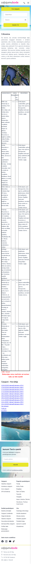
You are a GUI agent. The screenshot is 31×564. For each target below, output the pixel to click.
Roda (21, 486)
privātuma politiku (17, 470)
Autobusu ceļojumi (6, 486)
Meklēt (14, 25)
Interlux (22, 499)
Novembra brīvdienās (7, 521)
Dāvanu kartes (20, 516)
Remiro (27, 499)
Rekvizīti (11, 560)
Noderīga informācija (22, 511)
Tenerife (18, 494)
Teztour (25, 502)
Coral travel (19, 504)
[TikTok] (14, 541)
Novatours (19, 502)
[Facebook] (2, 541)
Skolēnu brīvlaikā (6, 511)
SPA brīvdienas (5, 491)
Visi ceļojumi (15, 9)
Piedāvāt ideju (20, 521)
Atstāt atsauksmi (21, 513)
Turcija (18, 484)
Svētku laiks (4, 526)
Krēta (18, 486)
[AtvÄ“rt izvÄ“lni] (28, 3)
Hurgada (18, 497)
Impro (18, 499)
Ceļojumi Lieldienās (7, 513)
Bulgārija (18, 489)
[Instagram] (6, 541)
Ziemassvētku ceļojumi (8, 524)
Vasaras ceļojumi (6, 518)
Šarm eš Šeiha (20, 491)
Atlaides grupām (21, 518)
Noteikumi (12, 557)
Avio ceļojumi (5, 489)
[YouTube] (10, 541)
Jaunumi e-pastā (21, 524)
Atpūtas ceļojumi (6, 484)
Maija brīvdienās (6, 516)
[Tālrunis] (24, 2)
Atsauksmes (20, 526)
